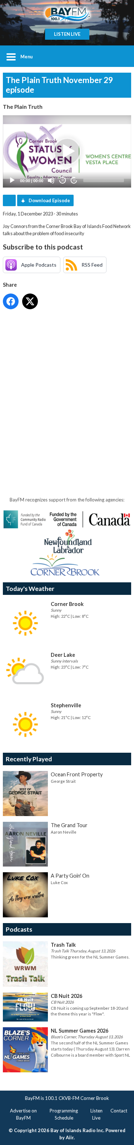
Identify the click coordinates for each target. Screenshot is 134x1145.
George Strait (63, 781)
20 (62, 180)
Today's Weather (30, 588)
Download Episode (49, 200)
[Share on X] (30, 301)
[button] (67, 151)
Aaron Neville (63, 832)
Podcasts (19, 929)
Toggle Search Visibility (120, 56)
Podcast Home (9, 200)
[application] (67, 151)
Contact (118, 1111)
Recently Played (29, 759)
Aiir (70, 1137)
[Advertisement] (67, 383)
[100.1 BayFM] (67, 14)
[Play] (12, 180)
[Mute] (51, 180)
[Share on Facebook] (11, 301)
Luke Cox (59, 882)
